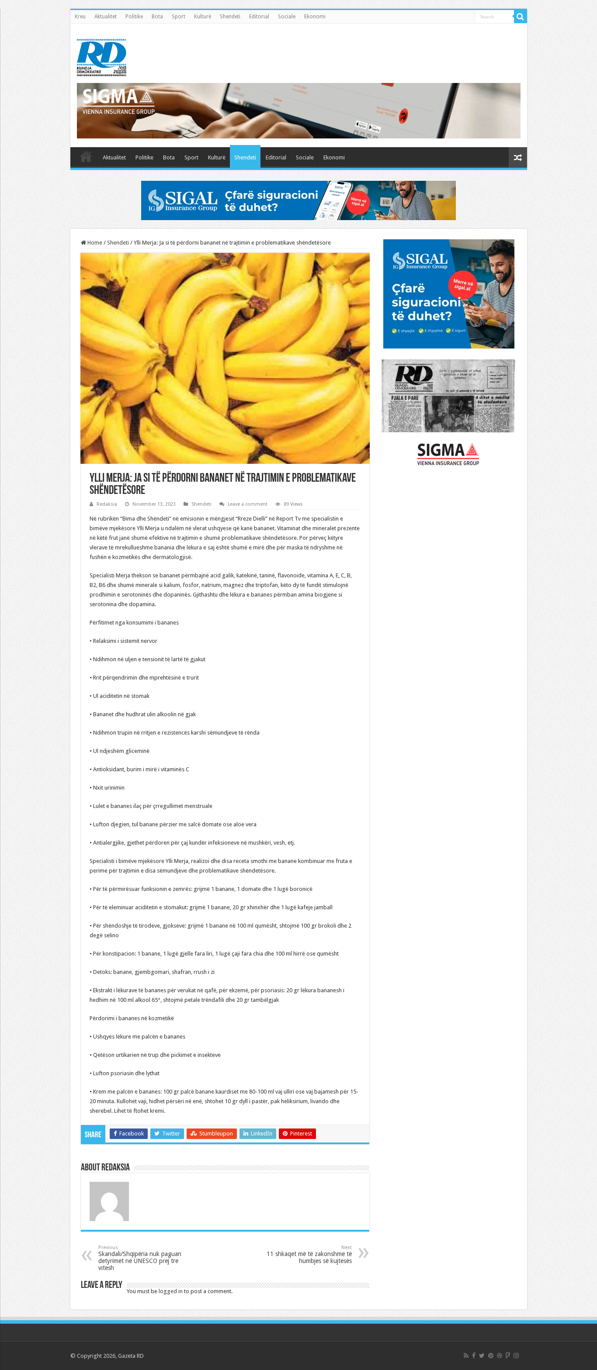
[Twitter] (482, 1355)
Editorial (259, 17)
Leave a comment (247, 504)
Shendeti (230, 17)
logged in (171, 1291)
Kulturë (202, 17)
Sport (178, 17)
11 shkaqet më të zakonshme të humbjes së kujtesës (309, 1254)
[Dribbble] (499, 1355)
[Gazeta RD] (101, 55)
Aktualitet (105, 17)
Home (94, 242)
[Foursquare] (508, 1355)
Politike (134, 17)
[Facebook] (473, 1355)
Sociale (286, 17)
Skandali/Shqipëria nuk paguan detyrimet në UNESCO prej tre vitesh (139, 1258)
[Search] (520, 16)
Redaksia (107, 504)
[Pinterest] (490, 1355)
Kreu (80, 17)
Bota (157, 17)
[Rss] (466, 1355)
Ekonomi (315, 17)
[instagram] (516, 1355)
